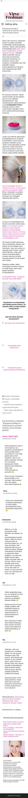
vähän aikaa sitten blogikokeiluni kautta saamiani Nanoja (13, 51)
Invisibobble (15, 399)
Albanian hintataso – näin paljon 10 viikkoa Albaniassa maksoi (13, 735)
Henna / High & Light (10, 436)
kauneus (5, 402)
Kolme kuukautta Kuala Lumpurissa (13, 722)
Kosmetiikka (15, 396)
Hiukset (7, 396)
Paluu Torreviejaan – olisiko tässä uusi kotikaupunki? (13, 728)
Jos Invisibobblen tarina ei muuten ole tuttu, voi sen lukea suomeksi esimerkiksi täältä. (13, 188)
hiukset (7, 399)
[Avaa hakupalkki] (26, 24)
